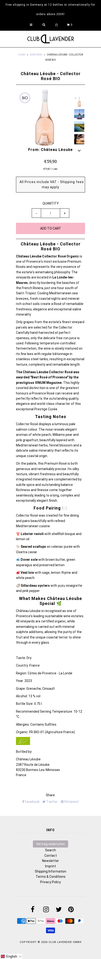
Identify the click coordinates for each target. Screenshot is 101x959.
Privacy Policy (50, 882)
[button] (11, 956)
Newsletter (50, 861)
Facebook (31, 802)
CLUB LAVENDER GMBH (65, 942)
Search (50, 850)
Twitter (52, 802)
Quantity (51, 203)
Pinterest (71, 802)
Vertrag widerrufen (50, 844)
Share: (50, 795)
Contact (50, 855)
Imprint (50, 866)
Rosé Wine (36, 54)
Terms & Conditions (51, 876)
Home (21, 54)
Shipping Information (50, 871)
